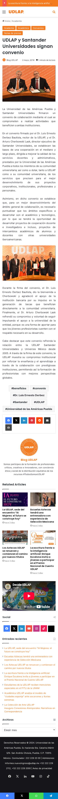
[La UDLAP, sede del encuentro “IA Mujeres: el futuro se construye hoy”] (15, 499)
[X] (16, 420)
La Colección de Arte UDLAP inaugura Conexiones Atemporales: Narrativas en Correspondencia (29, 708)
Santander (21, 402)
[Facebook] (8, 420)
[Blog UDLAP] (16, 12)
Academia (17, 21)
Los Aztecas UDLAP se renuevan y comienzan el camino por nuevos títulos (15, 552)
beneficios (19, 388)
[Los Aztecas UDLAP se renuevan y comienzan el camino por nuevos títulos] (15, 538)
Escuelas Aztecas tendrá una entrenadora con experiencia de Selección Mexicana (42, 515)
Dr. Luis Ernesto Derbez (29, 395)
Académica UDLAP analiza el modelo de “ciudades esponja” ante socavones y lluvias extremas (27, 696)
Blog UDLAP (12, 60)
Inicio (7, 21)
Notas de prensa (12, 33)
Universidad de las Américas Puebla (29, 409)
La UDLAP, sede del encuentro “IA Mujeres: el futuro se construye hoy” (14, 514)
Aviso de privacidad (42, 768)
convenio (40, 388)
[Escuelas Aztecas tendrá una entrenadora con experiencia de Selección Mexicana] (43, 499)
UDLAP (40, 402)
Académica (23, 28)
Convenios (38, 28)
